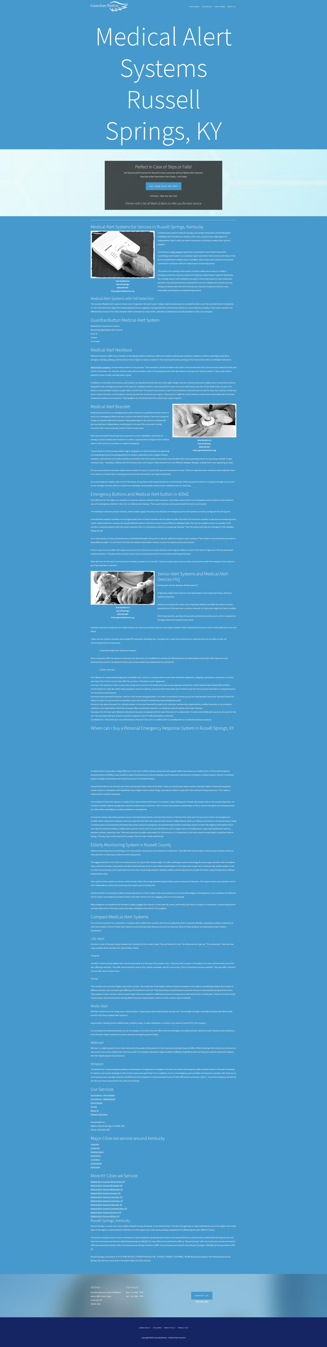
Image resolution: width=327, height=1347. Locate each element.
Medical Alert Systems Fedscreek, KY (106, 1204)
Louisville (95, 1144)
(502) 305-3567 (201, 1301)
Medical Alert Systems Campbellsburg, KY (109, 1208)
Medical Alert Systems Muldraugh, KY (107, 1189)
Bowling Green (97, 1152)
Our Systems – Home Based (102, 1095)
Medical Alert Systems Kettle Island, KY (108, 1181)
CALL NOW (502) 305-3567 (163, 186)
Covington (95, 1159)
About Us (95, 1110)
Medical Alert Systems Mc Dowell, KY (106, 1185)
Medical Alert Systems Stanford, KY (106, 1212)
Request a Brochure (99, 1114)
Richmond (95, 1167)
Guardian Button (110, 6)
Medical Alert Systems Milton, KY (105, 1216)
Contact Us (202, 1295)
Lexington (95, 1148)
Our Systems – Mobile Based (103, 1099)
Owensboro (96, 1155)
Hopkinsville (96, 1163)
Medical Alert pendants (101, 367)
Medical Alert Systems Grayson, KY (106, 1193)
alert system (176, 252)
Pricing (94, 1106)
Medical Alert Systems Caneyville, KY (106, 1197)
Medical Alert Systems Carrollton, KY (107, 1201)
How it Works (96, 1103)
